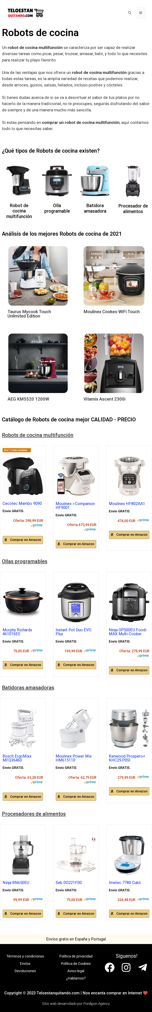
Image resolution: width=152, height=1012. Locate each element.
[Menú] (140, 13)
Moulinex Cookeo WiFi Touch (112, 311)
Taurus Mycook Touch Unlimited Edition (29, 314)
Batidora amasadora (95, 208)
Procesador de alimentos (133, 208)
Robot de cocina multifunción (19, 211)
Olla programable (57, 208)
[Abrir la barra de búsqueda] (129, 13)
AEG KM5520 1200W (28, 399)
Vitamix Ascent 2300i (104, 399)
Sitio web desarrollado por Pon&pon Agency (76, 1003)
